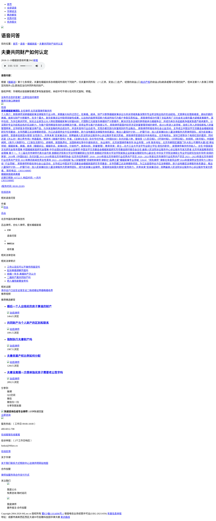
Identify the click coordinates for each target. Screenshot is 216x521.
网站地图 (43, 463)
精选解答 (11, 15)
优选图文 (11, 22)
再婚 (41, 290)
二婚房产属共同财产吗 (19, 277)
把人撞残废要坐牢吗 (17, 281)
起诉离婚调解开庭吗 (17, 270)
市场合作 (15, 475)
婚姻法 (11, 82)
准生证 (23, 290)
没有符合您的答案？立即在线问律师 (20, 97)
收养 (50, 290)
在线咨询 (6, 192)
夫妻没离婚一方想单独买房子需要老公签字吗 (35, 372)
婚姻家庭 (32, 44)
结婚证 (35, 290)
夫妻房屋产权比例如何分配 (24, 355)
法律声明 (34, 463)
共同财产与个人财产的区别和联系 (28, 322)
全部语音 (11, 8)
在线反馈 (6, 451)
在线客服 (6, 434)
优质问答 (11, 18)
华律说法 (11, 11)
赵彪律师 (14, 313)
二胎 (29, 290)
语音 (22, 44)
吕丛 (3, 213)
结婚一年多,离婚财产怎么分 (21, 274)
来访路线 (65, 517)
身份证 (4, 290)
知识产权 (145, 82)
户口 (10, 290)
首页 (9, 4)
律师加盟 (6, 475)
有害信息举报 (114, 513)
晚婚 (45, 290)
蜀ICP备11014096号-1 (53, 513)
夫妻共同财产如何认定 (51, 44)
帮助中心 (24, 463)
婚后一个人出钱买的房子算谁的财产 (29, 306)
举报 (35, 60)
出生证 (16, 290)
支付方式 (24, 475)
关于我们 (6, 463)
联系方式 (15, 463)
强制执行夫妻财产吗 (19, 339)
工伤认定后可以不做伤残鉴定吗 (23, 267)
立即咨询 (6, 415)
